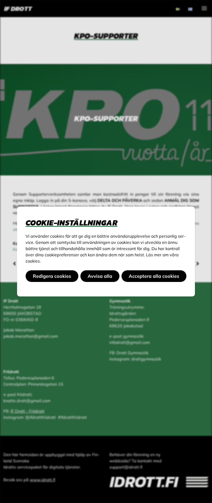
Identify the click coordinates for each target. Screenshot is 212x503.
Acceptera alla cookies (154, 276)
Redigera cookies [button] (52, 276)
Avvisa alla (100, 276)
